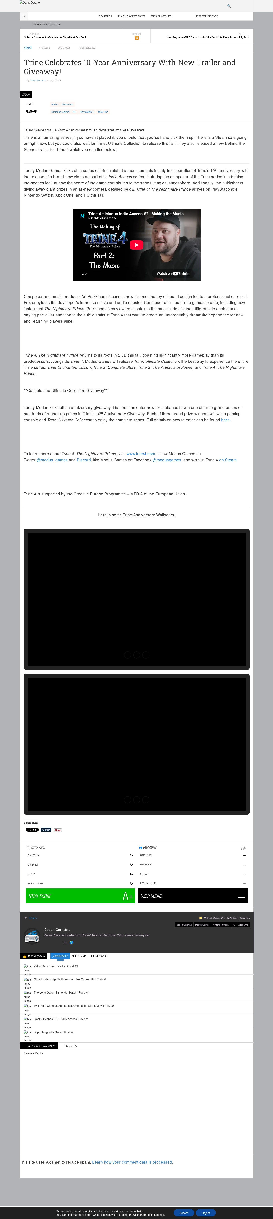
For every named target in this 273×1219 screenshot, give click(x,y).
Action (54, 104)
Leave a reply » (70, 1046)
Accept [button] (184, 1213)
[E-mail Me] (66, 942)
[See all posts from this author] (32, 935)
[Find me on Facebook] (53, 942)
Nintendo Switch (60, 111)
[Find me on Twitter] (47, 942)
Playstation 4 (87, 111)
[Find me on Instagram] (60, 942)
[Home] (30, 2)
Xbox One (102, 111)
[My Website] (72, 942)
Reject (206, 1213)
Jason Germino (184, 924)
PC (74, 111)
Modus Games (202, 924)
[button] (127, 655)
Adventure (67, 104)
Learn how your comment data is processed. (132, 1162)
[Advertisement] (136, 1192)
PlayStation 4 (232, 917)
